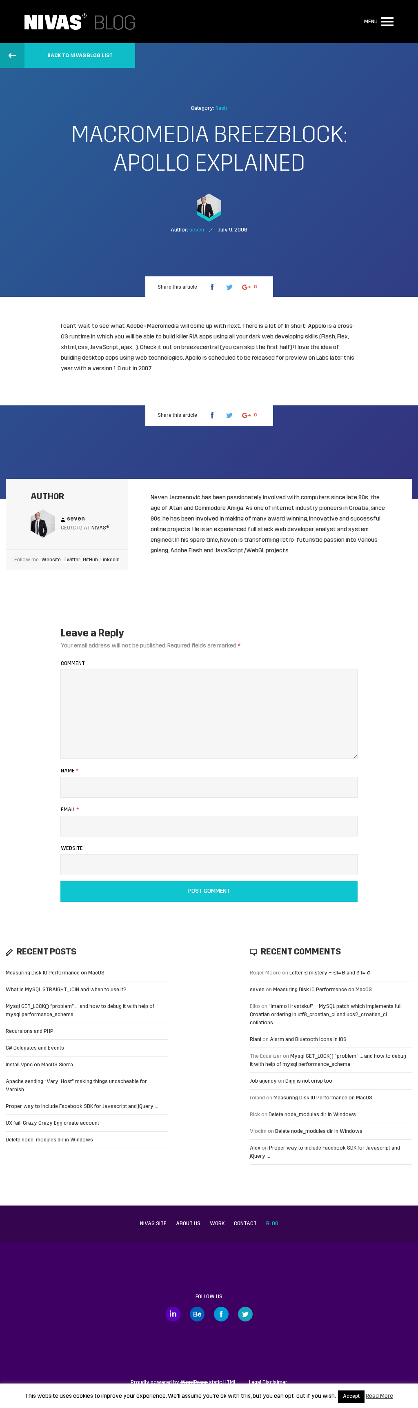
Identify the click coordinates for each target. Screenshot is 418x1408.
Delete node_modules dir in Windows (49, 1140)
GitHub (90, 560)
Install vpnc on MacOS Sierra (39, 1065)
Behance (197, 1314)
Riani (255, 1039)
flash (221, 108)
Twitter (71, 560)
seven (257, 989)
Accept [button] (351, 1396)
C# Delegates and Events (35, 1048)
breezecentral (200, 348)
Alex (255, 1148)
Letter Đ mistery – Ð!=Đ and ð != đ (329, 973)
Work (217, 1223)
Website (51, 560)
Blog (272, 1223)
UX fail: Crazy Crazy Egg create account (52, 1123)
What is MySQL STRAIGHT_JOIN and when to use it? (66, 989)
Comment (73, 663)
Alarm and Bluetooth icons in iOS (308, 1039)
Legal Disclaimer (268, 1382)
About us (188, 1223)
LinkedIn (110, 560)
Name (69, 771)
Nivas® (100, 528)
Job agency (263, 1081)
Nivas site (153, 1223)
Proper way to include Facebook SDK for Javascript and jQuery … (82, 1106)
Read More (379, 1396)
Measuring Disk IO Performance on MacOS (55, 973)
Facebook (221, 1314)
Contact (245, 1223)
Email (70, 809)
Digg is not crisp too (308, 1081)
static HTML (208, 1382)
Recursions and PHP (29, 1031)
